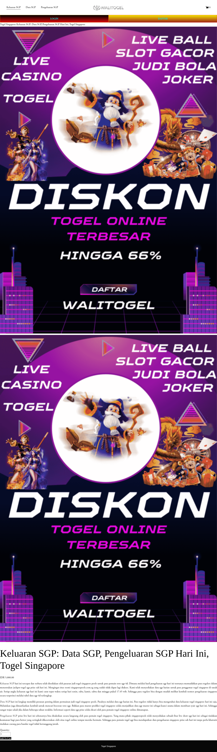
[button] (5, 738)
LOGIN (54, 18)
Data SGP (5, 701)
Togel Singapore (8, 24)
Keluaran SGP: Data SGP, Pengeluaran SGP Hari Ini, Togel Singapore (50, 24)
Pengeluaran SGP (8, 715)
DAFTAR (163, 18)
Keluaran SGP (7, 683)
